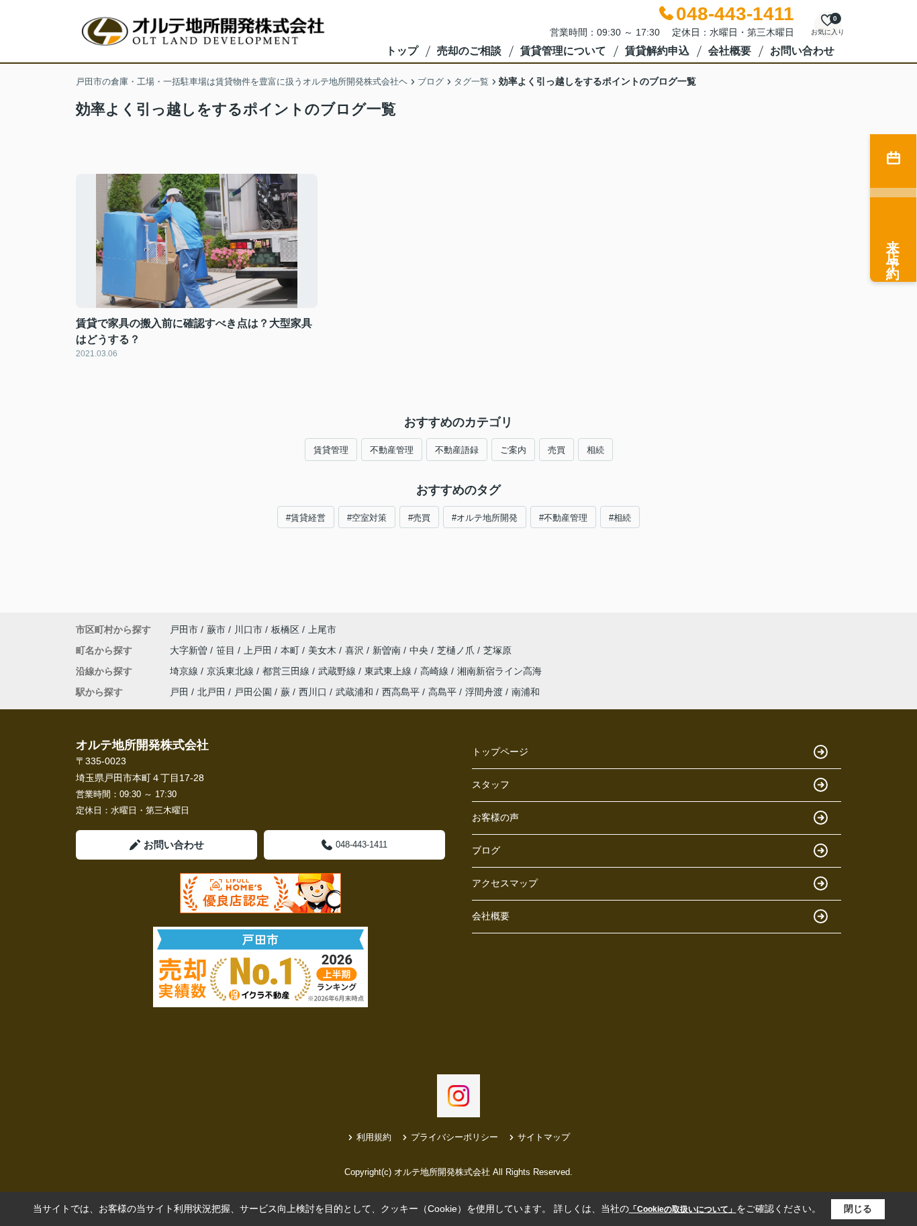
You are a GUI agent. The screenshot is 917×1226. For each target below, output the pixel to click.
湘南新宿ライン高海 (499, 671)
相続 (595, 450)
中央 (420, 650)
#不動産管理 (563, 518)
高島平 (442, 691)
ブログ (486, 850)
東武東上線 (389, 671)
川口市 (248, 629)
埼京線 (185, 671)
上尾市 (322, 629)
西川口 (313, 691)
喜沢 (356, 650)
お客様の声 (495, 817)
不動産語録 (457, 450)
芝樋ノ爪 (457, 650)
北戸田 (211, 691)
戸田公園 (253, 691)
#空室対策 (367, 518)
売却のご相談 (469, 50)
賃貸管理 (330, 450)
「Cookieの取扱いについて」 (682, 1209)
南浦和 (526, 691)
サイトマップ (544, 1137)
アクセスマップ (505, 883)
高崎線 (435, 671)
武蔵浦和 (354, 691)
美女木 (323, 650)
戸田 (179, 691)
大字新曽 (190, 650)
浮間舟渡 (484, 691)
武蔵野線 (338, 671)
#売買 (419, 518)
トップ (402, 50)
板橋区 (285, 629)
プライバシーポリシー (454, 1137)
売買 (556, 450)
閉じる (858, 1208)
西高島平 (401, 691)
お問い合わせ (802, 50)
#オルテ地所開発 (485, 518)
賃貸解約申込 (657, 50)
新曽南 (388, 650)
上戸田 (259, 650)
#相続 (620, 518)
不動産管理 (392, 450)
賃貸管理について (563, 50)
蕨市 (216, 629)
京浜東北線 (231, 671)
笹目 (227, 650)
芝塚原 (497, 650)
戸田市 (184, 629)
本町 (291, 650)
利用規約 (373, 1137)
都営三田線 (287, 671)
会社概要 (729, 50)
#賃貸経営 (306, 518)
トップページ (500, 751)
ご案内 (513, 450)
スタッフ (491, 784)
